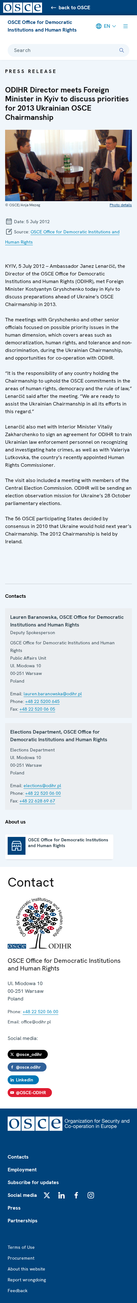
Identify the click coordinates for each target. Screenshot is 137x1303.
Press (14, 1207)
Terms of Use (21, 1247)
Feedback (17, 1290)
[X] (47, 1195)
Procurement (21, 1258)
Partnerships (23, 1220)
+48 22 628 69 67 (37, 801)
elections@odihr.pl (42, 785)
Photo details (121, 205)
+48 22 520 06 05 (37, 709)
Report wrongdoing (27, 1280)
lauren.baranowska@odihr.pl (53, 694)
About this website (26, 1269)
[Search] (121, 50)
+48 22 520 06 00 (43, 793)
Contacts (18, 1156)
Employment (22, 1169)
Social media (22, 1195)
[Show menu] (125, 26)
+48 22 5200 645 (42, 701)
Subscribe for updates (33, 1182)
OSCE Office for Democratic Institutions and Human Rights (42, 26)
